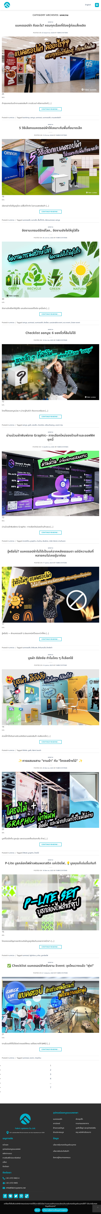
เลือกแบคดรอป (50, 220)
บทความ (50, 22)
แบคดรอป (39, 117)
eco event (66, 322)
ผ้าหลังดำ (49, 647)
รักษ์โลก (46, 322)
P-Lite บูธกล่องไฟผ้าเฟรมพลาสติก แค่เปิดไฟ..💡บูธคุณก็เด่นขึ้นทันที (50, 863)
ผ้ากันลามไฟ (42, 647)
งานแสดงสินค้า (56, 117)
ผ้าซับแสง (34, 647)
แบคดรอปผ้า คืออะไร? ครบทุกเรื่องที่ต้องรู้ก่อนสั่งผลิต (50, 25)
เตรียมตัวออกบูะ (50, 425)
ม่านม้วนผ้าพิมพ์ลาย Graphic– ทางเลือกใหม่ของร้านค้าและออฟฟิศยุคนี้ (50, 437)
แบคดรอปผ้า (47, 117)
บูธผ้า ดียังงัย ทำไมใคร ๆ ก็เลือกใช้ (50, 658)
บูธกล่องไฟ (44, 955)
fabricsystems (62, 33)
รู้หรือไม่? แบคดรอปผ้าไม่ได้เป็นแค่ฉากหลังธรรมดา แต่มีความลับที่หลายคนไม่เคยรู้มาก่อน (50, 553)
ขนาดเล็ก (34, 220)
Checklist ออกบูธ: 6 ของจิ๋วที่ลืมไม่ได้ (50, 333)
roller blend (53, 541)
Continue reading (51, 109)
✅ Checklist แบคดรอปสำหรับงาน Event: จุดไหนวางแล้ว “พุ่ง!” (50, 965)
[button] (7, 5)
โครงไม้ (36, 853)
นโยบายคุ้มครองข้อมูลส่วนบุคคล (55, 1210)
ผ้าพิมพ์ (25, 853)
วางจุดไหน (38, 1058)
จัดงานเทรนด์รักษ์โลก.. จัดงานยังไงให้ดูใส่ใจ (50, 230)
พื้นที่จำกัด (41, 220)
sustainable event (56, 322)
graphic (33, 541)
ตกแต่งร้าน (26, 541)
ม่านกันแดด (62, 541)
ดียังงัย (25, 750)
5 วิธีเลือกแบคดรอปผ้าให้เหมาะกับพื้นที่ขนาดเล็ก (50, 128)
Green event (75, 322)
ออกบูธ (32, 117)
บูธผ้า (29, 425)
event (32, 1058)
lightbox (33, 955)
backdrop (26, 117)
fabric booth (36, 750)
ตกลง (37, 1210)
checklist (41, 425)
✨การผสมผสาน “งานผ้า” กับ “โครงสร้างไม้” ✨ (50, 760)
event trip (59, 425)
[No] (97, 1208)
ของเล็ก (34, 425)
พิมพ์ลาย (45, 541)
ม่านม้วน (39, 541)
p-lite (38, 955)
